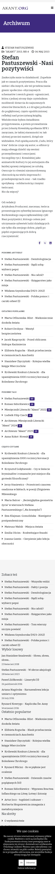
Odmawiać (30, 863)
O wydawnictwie (14, 820)
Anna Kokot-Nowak (18, 436)
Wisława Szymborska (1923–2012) (24, 290)
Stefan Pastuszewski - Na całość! (24, 274)
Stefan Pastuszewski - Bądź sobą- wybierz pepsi (23, 267)
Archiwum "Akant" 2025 (20, 431)
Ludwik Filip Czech (17, 415)
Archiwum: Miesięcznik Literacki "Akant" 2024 (23, 423)
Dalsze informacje (27, 868)
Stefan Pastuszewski (18, 398)
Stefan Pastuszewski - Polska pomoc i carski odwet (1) (25, 299)
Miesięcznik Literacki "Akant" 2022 (27, 409)
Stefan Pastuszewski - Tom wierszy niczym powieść (24, 627)
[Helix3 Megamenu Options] (52, 8)
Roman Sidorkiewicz (18, 404)
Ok (21, 863)
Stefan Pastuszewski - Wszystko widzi (27, 581)
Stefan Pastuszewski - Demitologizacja (27, 259)
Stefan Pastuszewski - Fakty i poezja (26, 587)
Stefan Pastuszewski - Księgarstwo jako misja (27, 283)
